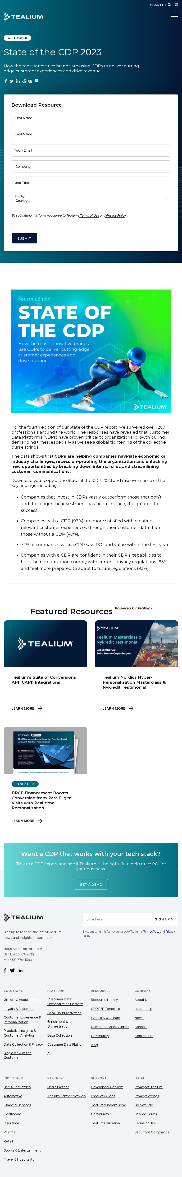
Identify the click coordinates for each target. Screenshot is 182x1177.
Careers (141, 1026)
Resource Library (104, 999)
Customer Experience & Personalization (22, 1019)
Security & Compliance (152, 1132)
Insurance (11, 1123)
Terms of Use (89, 215)
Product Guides (103, 1096)
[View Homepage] (24, 16)
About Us (142, 999)
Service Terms (146, 1114)
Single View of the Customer (18, 1055)
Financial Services (17, 1105)
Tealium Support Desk (108, 1105)
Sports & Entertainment (22, 1150)
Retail (8, 1141)
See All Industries (17, 1087)
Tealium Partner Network (66, 1096)
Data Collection (59, 1035)
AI (48, 1053)
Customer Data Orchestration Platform (65, 1001)
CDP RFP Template (105, 1008)
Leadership (143, 1008)
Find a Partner (58, 1087)
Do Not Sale (144, 1105)
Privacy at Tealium (149, 1087)
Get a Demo (91, 884)
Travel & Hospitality (19, 1159)
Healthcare (12, 1114)
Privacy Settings (147, 1096)
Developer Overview (107, 1087)
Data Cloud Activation (64, 1013)
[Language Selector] (176, 5)
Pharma (9, 1132)
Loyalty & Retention (19, 1008)
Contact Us (157, 5)
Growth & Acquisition (20, 999)
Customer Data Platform (66, 1044)
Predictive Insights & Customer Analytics (20, 1033)
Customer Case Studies (110, 1026)
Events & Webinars (105, 1017)
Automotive (13, 1096)
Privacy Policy (115, 215)
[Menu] (174, 16)
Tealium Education (105, 1123)
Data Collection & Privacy (23, 1044)
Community (100, 1036)
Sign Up (162, 919)
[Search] (169, 4)
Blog (94, 1045)
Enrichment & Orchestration (58, 1024)
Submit (24, 238)
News (139, 1017)
